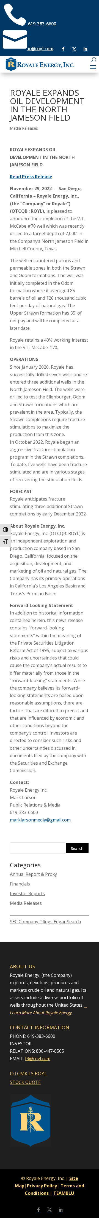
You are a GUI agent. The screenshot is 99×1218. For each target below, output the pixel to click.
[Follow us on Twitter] (74, 49)
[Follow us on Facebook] (63, 49)
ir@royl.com (40, 49)
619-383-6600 (42, 24)
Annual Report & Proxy (33, 874)
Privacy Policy (42, 1186)
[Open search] (93, 59)
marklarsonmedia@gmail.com (40, 820)
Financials (20, 884)
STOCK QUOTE (25, 1082)
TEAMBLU (63, 1193)
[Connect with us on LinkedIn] (85, 49)
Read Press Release (31, 177)
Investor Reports (27, 893)
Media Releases (24, 128)
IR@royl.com (37, 1058)
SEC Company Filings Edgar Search (45, 922)
